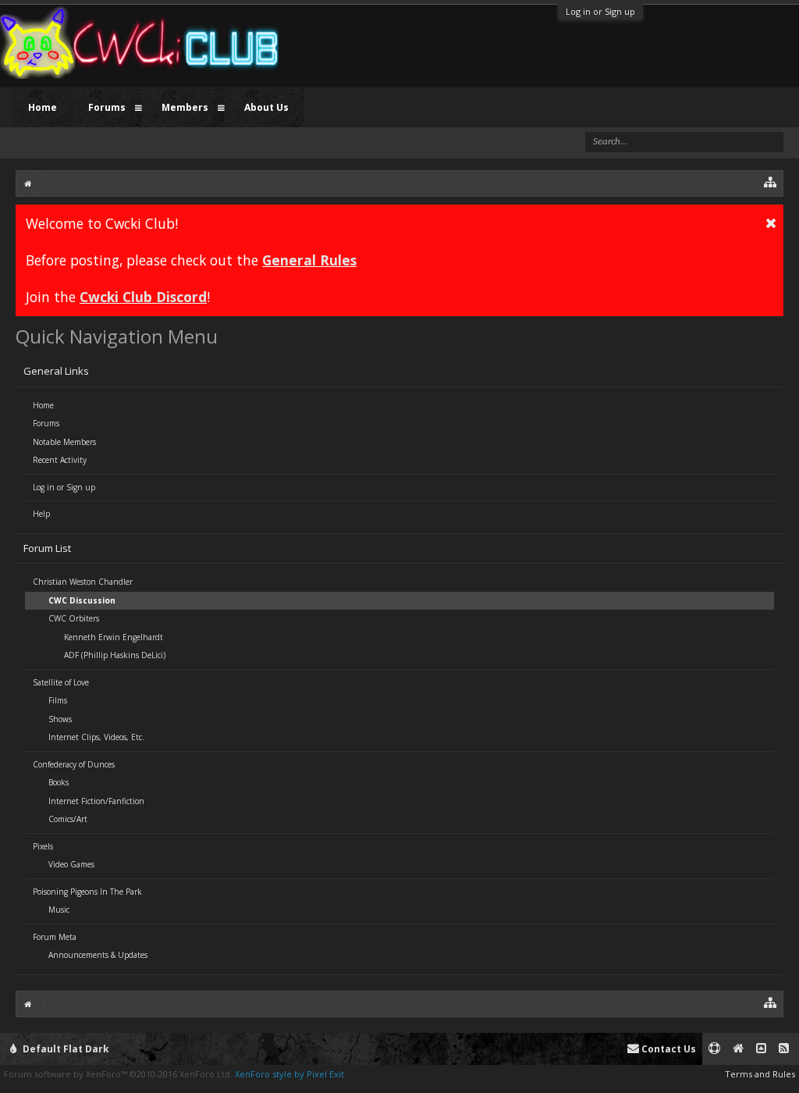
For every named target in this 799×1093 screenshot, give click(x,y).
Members (185, 107)
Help (41, 513)
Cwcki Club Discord (143, 296)
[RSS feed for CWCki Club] (783, 1048)
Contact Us (667, 1049)
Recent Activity (60, 459)
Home (43, 405)
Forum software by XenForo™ (118, 1074)
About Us (266, 107)
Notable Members (64, 441)
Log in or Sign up (600, 11)
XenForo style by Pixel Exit (289, 1074)
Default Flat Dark (64, 1049)
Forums (46, 423)
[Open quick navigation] (770, 181)
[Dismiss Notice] (771, 222)
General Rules (309, 260)
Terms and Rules (760, 1074)
